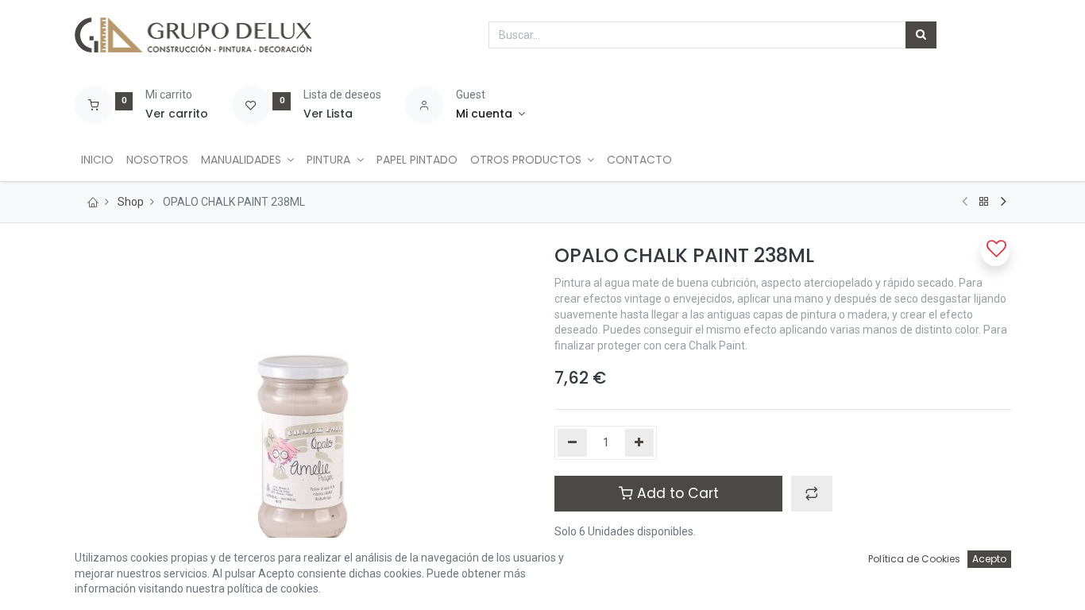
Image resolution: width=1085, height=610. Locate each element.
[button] (811, 493)
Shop (131, 201)
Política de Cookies (914, 559)
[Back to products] (984, 201)
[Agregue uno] (639, 443)
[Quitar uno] (572, 443)
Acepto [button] (989, 559)
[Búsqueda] (920, 34)
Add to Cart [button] (676, 493)
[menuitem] (97, 160)
